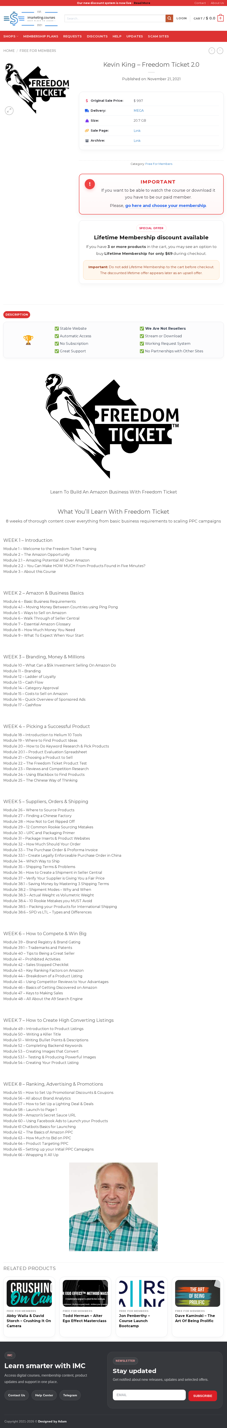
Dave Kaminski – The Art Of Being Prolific (195, 1318)
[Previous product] (220, 50)
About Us (217, 3)
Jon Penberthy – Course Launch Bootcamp (134, 1321)
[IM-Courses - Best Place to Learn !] (30, 18)
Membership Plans (40, 36)
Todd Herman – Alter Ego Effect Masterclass (84, 1318)
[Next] (223, 1308)
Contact (200, 3)
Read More (142, 3)
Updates (134, 36)
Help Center (44, 1395)
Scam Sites (158, 36)
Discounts (97, 36)
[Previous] (3, 1308)
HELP (117, 36)
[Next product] (212, 50)
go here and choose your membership (165, 205)
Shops (9, 36)
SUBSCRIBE (202, 1396)
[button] (181, 18)
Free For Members (38, 51)
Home (9, 51)
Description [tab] (17, 314)
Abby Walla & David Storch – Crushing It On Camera (29, 1321)
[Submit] (169, 18)
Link (137, 131)
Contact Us (16, 1395)
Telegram (70, 1395)
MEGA (139, 111)
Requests (72, 36)
